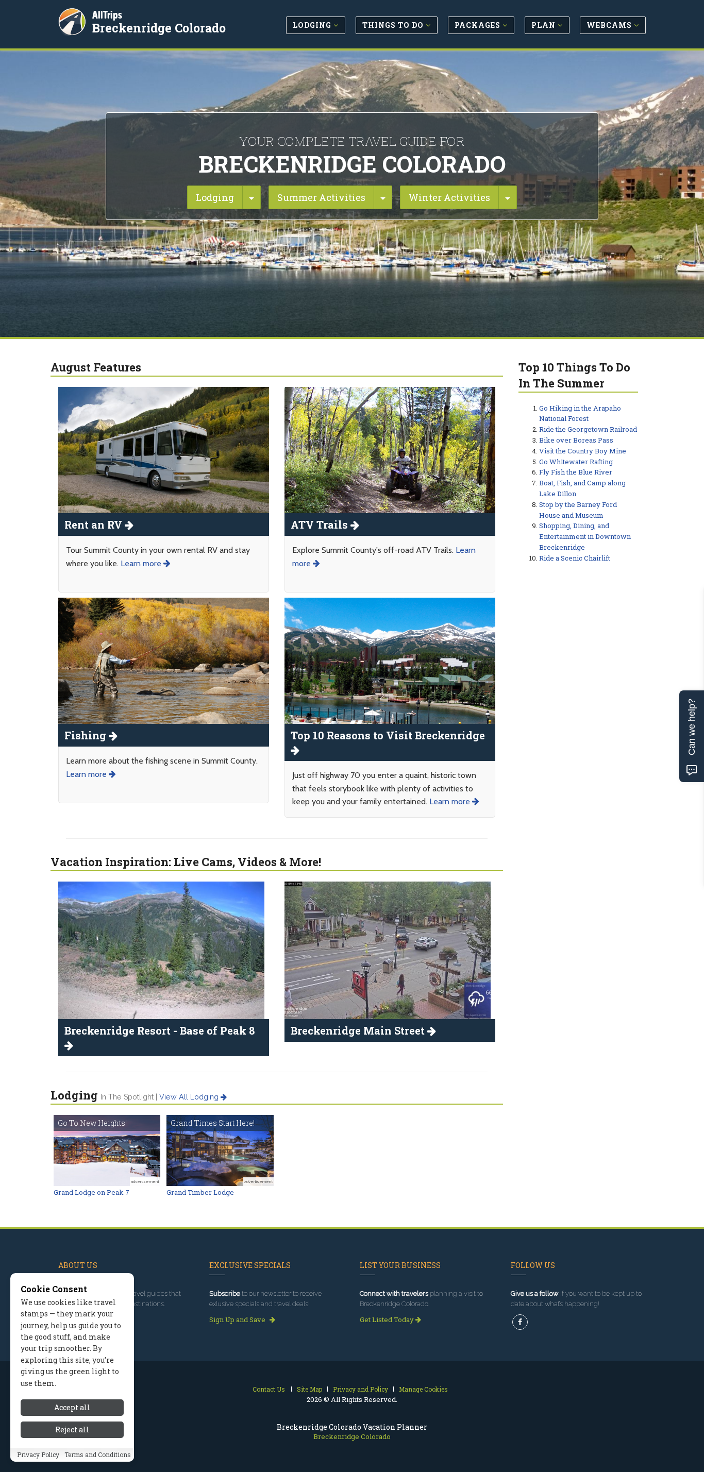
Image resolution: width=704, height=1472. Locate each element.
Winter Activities (449, 197)
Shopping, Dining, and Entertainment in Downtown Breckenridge (585, 536)
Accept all (72, 1407)
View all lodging (190, 1097)
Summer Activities (321, 197)
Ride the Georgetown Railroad (588, 429)
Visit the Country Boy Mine (582, 450)
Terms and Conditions (97, 1455)
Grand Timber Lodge (200, 1192)
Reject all (72, 1429)
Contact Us (269, 1389)
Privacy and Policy (360, 1389)
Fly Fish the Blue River (575, 472)
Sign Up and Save (238, 1319)
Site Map (309, 1389)
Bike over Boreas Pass (576, 440)
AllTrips (107, 15)
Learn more (142, 563)
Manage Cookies (423, 1389)
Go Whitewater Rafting (576, 461)
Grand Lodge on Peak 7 (91, 1192)
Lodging (215, 197)
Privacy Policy (38, 1455)
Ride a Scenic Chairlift (574, 558)
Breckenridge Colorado (159, 28)
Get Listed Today (387, 1319)
